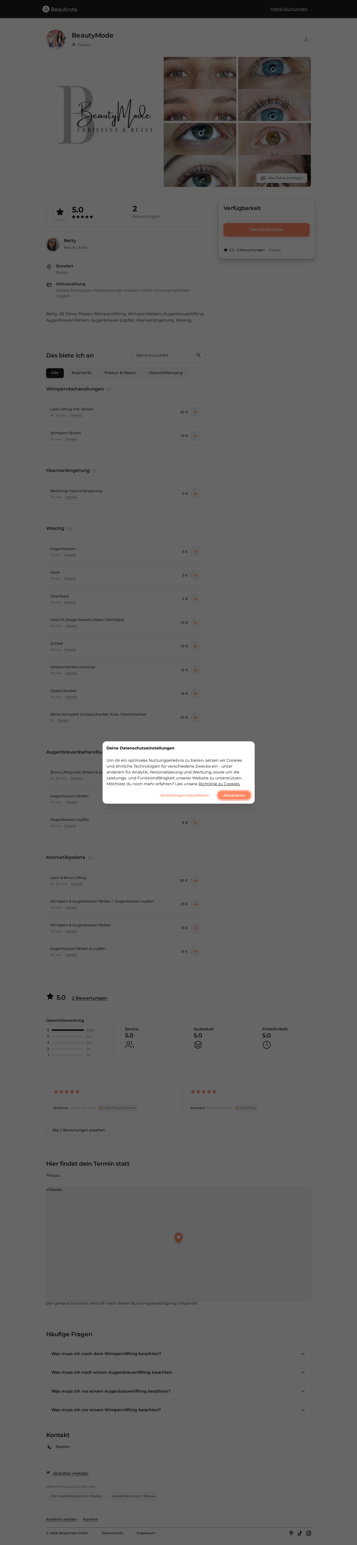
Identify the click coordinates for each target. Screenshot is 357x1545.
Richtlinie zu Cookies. (219, 784)
